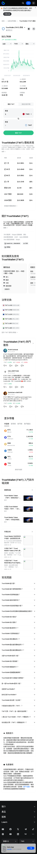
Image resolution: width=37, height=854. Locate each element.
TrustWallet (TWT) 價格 (27, 21)
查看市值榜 (18, 469)
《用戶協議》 (26, 787)
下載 (30, 848)
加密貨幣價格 (12, 21)
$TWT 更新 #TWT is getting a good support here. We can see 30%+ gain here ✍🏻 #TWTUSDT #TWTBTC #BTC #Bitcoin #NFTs (17, 399)
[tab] (11, 104)
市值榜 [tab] (6, 424)
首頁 (3, 21)
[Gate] (3, 3)
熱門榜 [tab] (19, 424)
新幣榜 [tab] (13, 424)
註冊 (28, 3)
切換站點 (7, 14)
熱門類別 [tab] (27, 424)
